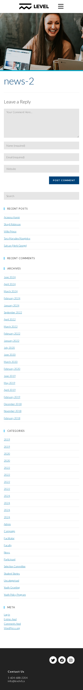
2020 (7, 453)
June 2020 (10, 354)
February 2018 (12, 418)
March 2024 (11, 291)
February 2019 (12, 397)
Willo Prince (10, 231)
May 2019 (9, 383)
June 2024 (10, 277)
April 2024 (10, 284)
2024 (7, 495)
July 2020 (9, 347)
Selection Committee (14, 566)
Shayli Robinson (12, 224)
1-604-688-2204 (18, 677)
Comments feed (12, 623)
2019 (7, 439)
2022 (7, 467)
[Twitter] (53, 660)
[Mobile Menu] (61, 6)
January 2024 (11, 305)
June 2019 (10, 376)
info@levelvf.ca (16, 681)
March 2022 (11, 326)
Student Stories (12, 573)
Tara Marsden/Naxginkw (17, 238)
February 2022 (12, 333)
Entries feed (10, 619)
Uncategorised (11, 580)
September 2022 (13, 312)
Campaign (9, 531)
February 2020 (12, 368)
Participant (9, 559)
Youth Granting (12, 587)
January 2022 (11, 340)
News (7, 552)
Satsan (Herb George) (15, 245)
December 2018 (13, 404)
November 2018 (12, 411)
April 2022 (10, 319)
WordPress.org (12, 628)
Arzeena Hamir (12, 217)
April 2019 (10, 389)
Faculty (8, 545)
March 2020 (11, 361)
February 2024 (12, 298)
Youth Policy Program (15, 594)
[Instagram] (71, 660)
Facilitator (9, 538)
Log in (7, 614)
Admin (7, 524)
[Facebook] (62, 660)
